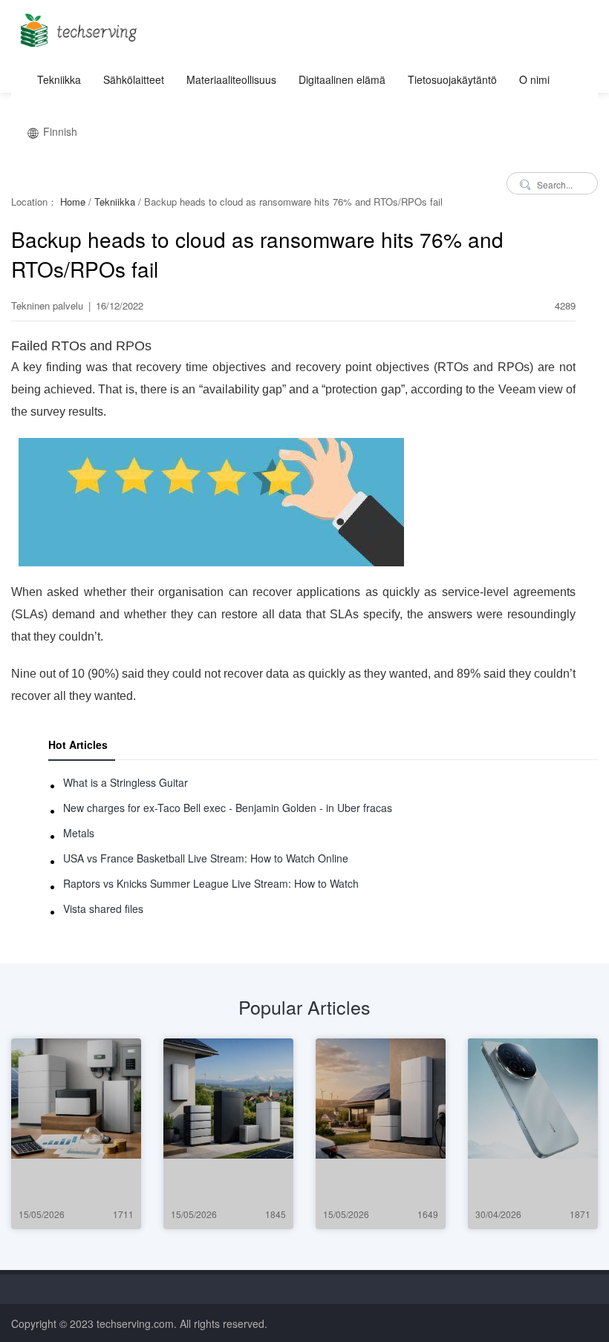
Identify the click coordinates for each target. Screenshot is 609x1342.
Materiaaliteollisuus (231, 79)
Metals (78, 832)
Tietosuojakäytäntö (452, 79)
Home (72, 201)
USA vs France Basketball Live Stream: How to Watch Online (205, 858)
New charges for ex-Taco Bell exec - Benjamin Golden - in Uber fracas (227, 807)
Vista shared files (103, 908)
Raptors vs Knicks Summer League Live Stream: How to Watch (211, 883)
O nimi (534, 79)
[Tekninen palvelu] (76, 25)
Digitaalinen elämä (342, 79)
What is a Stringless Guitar (125, 782)
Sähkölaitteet (133, 79)
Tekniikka (59, 79)
